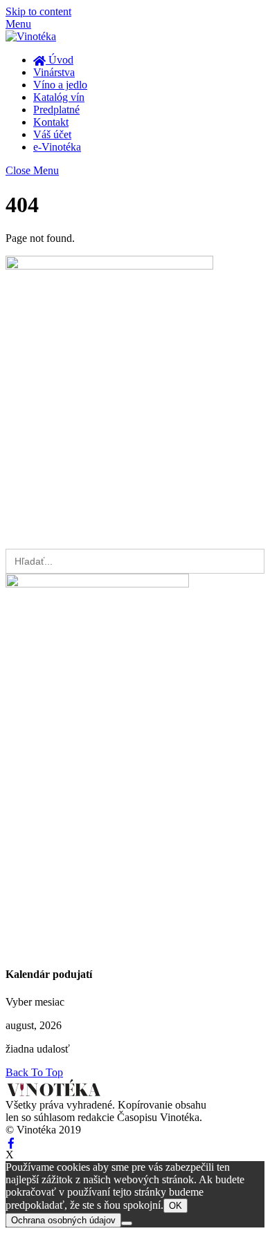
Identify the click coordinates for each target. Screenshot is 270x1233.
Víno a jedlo (60, 85)
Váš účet (52, 134)
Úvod (59, 60)
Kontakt (51, 122)
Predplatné (56, 109)
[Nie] (126, 1223)
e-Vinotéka (57, 147)
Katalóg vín (58, 97)
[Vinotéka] (31, 36)
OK (175, 1206)
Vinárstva (54, 72)
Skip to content (38, 11)
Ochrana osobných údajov (63, 1220)
